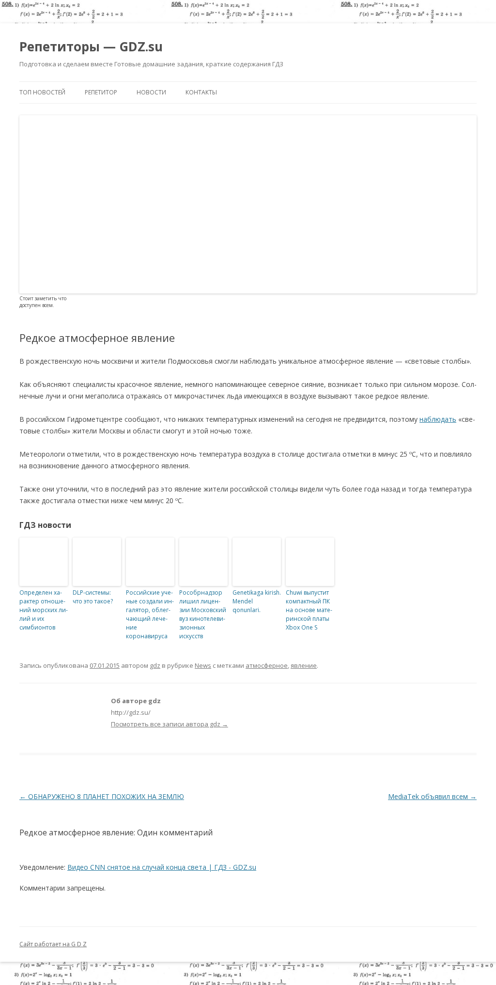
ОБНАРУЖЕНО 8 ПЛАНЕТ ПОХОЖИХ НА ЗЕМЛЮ (101, 796)
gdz (155, 665)
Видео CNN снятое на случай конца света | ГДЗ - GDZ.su (161, 867)
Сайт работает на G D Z (53, 944)
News (203, 665)
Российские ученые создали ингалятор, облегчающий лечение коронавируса (150, 614)
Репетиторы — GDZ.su (91, 46)
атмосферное (267, 665)
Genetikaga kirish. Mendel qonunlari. (256, 601)
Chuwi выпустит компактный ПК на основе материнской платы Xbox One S (309, 609)
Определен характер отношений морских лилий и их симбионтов (43, 609)
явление (304, 665)
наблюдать (437, 419)
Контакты (201, 92)
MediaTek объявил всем (432, 796)
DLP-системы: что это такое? (93, 596)
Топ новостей (42, 92)
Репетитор (101, 92)
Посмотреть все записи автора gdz (169, 724)
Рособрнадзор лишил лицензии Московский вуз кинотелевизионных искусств (202, 614)
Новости (151, 92)
